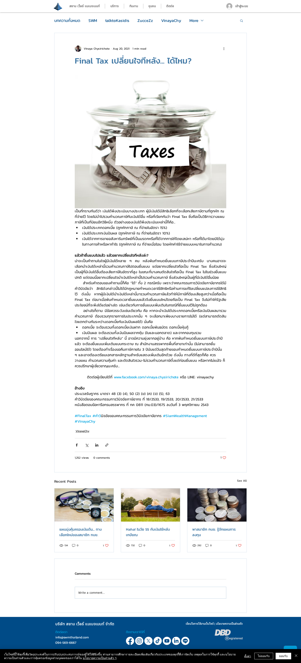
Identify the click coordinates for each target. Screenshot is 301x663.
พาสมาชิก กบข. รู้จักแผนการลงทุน (214, 532)
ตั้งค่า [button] (247, 656)
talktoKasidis (117, 20)
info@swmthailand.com (72, 637)
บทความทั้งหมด (67, 20)
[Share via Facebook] (77, 445)
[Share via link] (107, 445)
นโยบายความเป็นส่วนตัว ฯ (100, 658)
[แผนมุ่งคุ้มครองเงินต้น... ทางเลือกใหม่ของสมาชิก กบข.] (84, 505)
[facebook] (130, 641)
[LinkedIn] (176, 641)
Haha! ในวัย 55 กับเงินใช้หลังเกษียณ (148, 532)
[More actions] (223, 48)
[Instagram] (139, 641)
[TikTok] (158, 641)
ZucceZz (145, 20)
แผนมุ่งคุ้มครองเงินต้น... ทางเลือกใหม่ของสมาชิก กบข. (80, 532)
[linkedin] (185, 641)
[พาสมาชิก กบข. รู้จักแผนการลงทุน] (217, 505)
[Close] (296, 656)
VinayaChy (171, 20)
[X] (148, 641)
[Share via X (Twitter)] (87, 445)
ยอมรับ (283, 656)
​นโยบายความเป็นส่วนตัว (229, 623)
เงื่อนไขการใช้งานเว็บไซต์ (200, 623)
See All (242, 481)
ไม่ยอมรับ (264, 656)
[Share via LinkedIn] (97, 445)
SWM (92, 20)
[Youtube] (167, 641)
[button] (133, 6)
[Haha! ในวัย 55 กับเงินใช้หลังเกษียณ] (150, 505)
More (193, 20)
